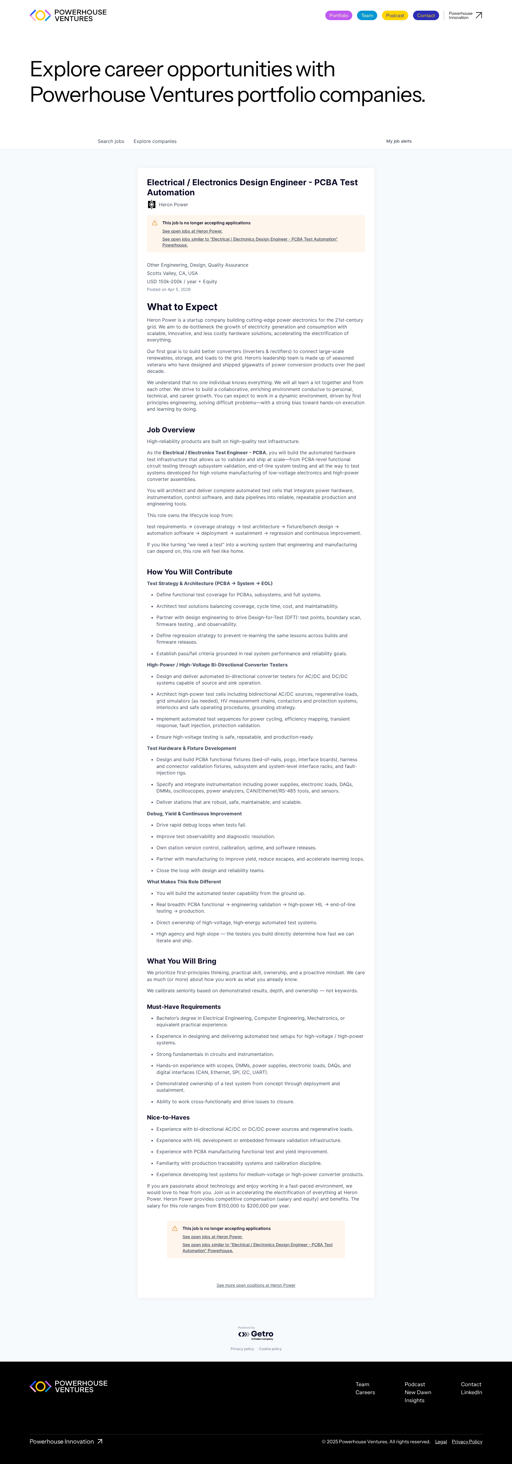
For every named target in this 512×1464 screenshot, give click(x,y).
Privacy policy (242, 1349)
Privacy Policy (467, 1441)
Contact (471, 1384)
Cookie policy (270, 1349)
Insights (415, 1400)
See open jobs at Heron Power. (192, 230)
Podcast (415, 1384)
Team (362, 1384)
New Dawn (418, 1392)
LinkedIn (471, 1392)
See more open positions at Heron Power (256, 1285)
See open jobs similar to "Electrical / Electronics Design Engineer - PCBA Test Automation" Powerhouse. (250, 241)
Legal (441, 1441)
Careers (365, 1392)
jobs (111, 141)
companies (155, 141)
